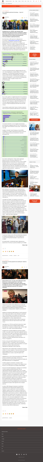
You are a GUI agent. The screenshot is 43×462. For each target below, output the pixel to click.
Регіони (23, 1)
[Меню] (40, 1)
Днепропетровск (5, 255)
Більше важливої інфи (34, 54)
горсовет (10, 255)
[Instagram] (19, 454)
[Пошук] (38, 1)
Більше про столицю (34, 201)
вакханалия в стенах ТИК (14, 40)
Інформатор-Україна (9, 1)
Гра (30, 1)
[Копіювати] (26, 18)
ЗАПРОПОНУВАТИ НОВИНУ (21, 428)
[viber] (26, 454)
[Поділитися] (24, 18)
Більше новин (34, 119)
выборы (15, 255)
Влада (16, 1)
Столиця (19, 1)
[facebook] (16, 454)
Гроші (13, 1)
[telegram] (23, 454)
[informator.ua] (3, 1)
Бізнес (28, 1)
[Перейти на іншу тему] (36, 1)
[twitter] (21, 454)
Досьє (25, 1)
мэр (18, 255)
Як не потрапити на (24, 6)
